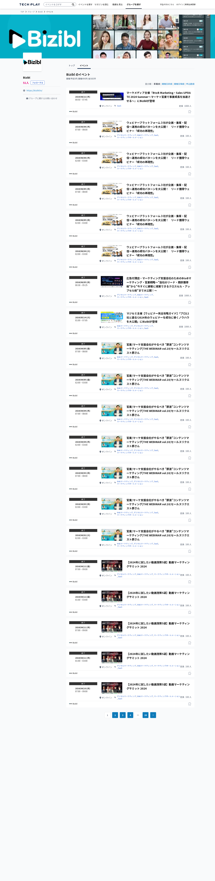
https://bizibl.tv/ (34, 90)
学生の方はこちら (167, 4)
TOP (22, 12)
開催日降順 (179, 83)
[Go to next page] (153, 715)
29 (145, 715)
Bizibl (40, 12)
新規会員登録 (190, 4)
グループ (31, 12)
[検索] (73, 4)
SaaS (119, 106)
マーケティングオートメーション (130, 137)
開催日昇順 (167, 83)
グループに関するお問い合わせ (43, 98)
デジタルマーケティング (126, 135)
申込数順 (190, 83)
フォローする (37, 82)
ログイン (179, 4)
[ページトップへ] (29, 4)
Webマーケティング (145, 135)
